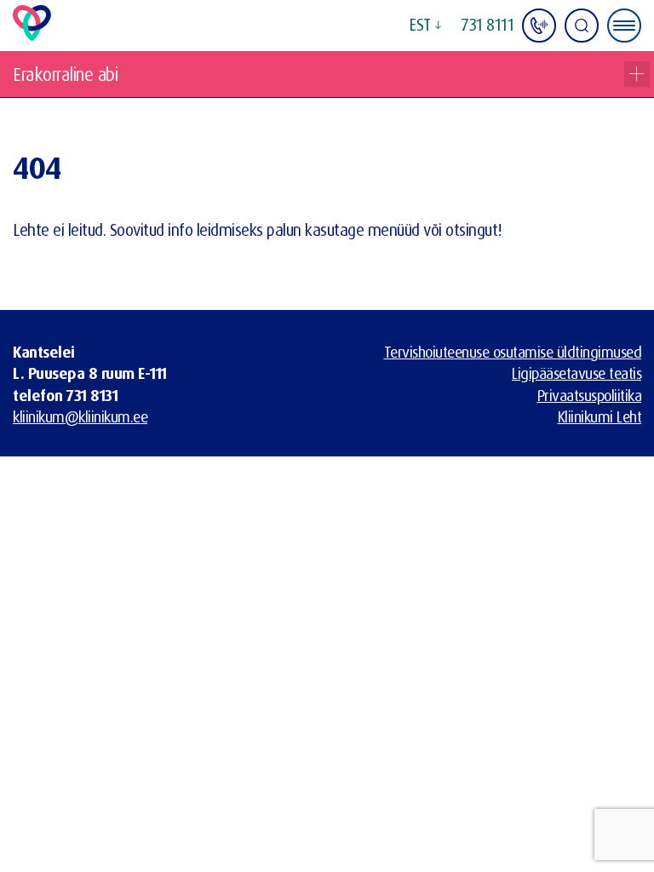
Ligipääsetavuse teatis (576, 373)
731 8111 (487, 24)
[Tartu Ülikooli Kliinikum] (32, 35)
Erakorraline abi (65, 74)
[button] (425, 25)
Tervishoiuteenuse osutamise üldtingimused (513, 351)
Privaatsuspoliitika (589, 395)
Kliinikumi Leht (600, 416)
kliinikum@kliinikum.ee (80, 416)
